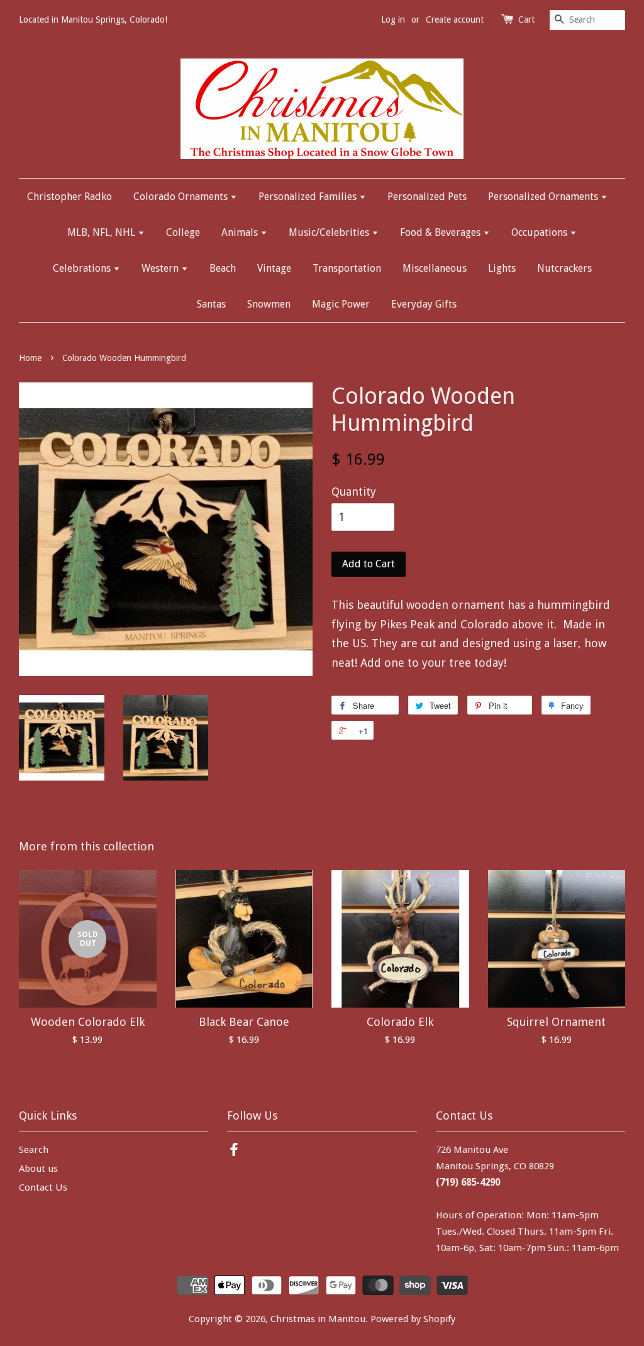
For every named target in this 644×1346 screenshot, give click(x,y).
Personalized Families (308, 197)
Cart (526, 19)
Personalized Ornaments (544, 197)
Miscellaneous (434, 268)
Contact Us (43, 1187)
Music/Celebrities (330, 232)
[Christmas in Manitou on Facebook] (234, 1151)
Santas (211, 304)
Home (30, 358)
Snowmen (269, 304)
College (183, 232)
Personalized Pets (427, 197)
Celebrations (83, 268)
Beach (222, 268)
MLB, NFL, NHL (102, 232)
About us (38, 1168)
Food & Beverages (441, 232)
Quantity (353, 491)
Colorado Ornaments (181, 197)
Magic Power (341, 304)
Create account (455, 19)
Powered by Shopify (412, 1319)
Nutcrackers (564, 268)
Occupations (540, 232)
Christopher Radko (69, 197)
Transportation (347, 268)
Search (33, 1149)
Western (161, 268)
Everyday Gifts (424, 304)
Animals (240, 232)
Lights (502, 268)
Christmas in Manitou (317, 1319)
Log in (393, 19)
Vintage (274, 268)
